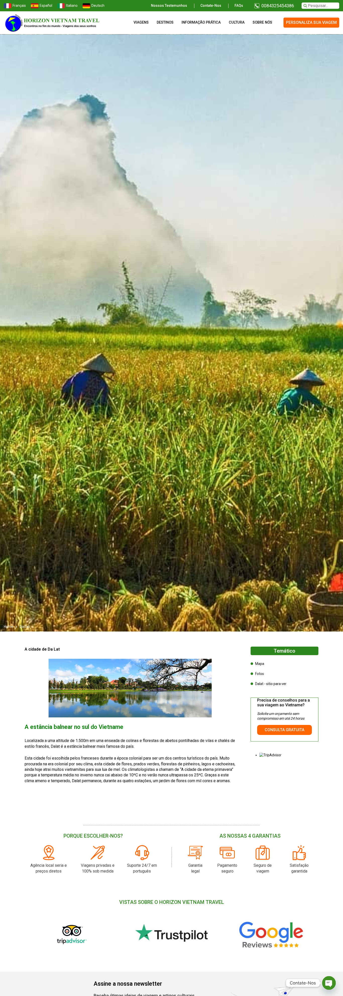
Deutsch (97, 6)
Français (19, 6)
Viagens (141, 22)
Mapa (259, 664)
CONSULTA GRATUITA (284, 729)
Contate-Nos (210, 6)
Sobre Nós (262, 22)
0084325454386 (277, 5)
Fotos (259, 674)
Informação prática (201, 22)
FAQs (239, 6)
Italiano (72, 6)
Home (9, 627)
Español (46, 6)
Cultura (237, 22)
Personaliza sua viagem (311, 22)
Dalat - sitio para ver (271, 684)
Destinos (165, 22)
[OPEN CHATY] (329, 983)
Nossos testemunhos (169, 6)
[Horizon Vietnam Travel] (55, 22)
